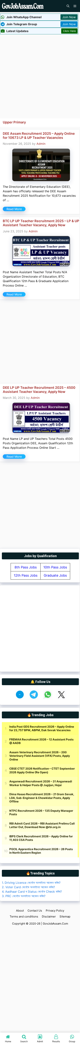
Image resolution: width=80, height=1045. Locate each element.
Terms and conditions (24, 916)
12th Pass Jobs (25, 575)
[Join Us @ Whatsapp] (48, 698)
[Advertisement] (40, 76)
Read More (14, 209)
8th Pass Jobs (26, 567)
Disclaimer (49, 916)
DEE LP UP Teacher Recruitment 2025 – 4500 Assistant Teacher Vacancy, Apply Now (39, 390)
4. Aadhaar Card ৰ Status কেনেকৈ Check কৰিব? (32, 891)
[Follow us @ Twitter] (61, 698)
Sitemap (65, 916)
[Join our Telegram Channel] (34, 698)
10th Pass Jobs (55, 567)
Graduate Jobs (55, 575)
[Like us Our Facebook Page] (20, 698)
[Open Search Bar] (68, 6)
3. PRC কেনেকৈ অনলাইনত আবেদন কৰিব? (23, 896)
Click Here (69, 30)
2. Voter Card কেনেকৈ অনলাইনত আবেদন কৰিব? (28, 887)
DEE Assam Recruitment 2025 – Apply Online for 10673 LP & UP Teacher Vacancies (39, 136)
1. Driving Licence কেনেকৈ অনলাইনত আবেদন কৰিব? (31, 882)
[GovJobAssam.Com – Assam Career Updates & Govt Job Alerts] (23, 6)
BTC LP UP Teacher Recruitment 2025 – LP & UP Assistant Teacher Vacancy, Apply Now (41, 223)
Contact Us (35, 910)
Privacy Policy (55, 910)
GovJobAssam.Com (55, 923)
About (20, 910)
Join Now (69, 17)
